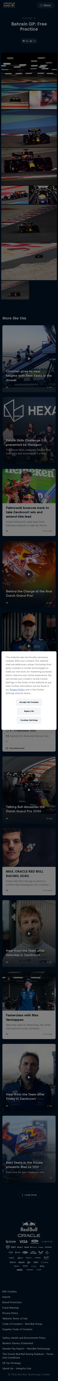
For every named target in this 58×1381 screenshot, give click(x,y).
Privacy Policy (17, 689)
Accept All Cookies (29, 702)
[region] (29, 690)
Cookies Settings (29, 720)
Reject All (29, 711)
